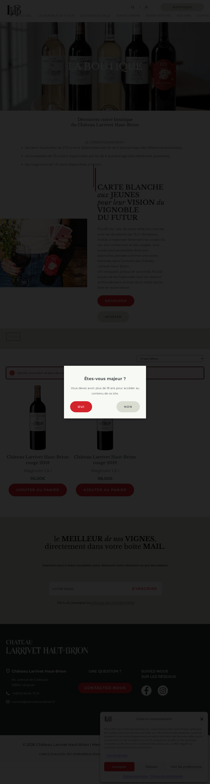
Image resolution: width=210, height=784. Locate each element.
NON (128, 407)
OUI (81, 407)
